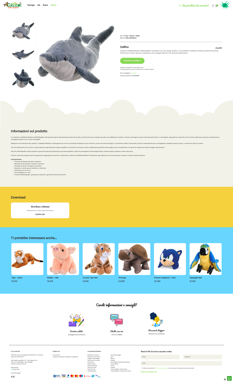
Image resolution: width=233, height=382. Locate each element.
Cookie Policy (16, 369)
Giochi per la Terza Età (93, 360)
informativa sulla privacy (161, 368)
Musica (112, 358)
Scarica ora (40, 214)
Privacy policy (14, 367)
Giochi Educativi (91, 371)
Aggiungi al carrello (132, 61)
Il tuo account (56, 355)
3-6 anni (133, 73)
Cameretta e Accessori (93, 356)
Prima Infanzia (114, 364)
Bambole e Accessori (93, 355)
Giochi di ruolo (91, 369)
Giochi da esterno (92, 365)
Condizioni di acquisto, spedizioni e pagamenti (65, 356)
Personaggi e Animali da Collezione (120, 362)
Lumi (19, 373)
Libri (112, 356)
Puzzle (112, 365)
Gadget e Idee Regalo (93, 358)
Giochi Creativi (91, 364)
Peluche (131, 36)
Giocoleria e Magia (116, 355)
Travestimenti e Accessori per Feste (121, 371)
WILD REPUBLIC (131, 38)
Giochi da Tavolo (91, 367)
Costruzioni (90, 362)
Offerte (53, 5)
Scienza (113, 367)
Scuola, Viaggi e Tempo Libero (119, 369)
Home (126, 36)
